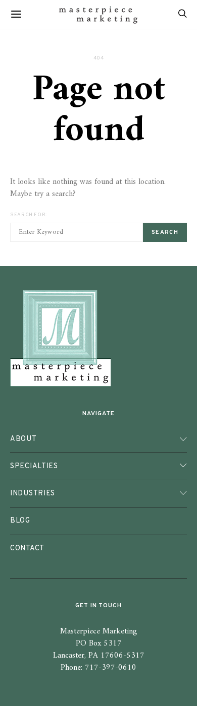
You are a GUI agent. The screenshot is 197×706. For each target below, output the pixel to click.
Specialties (34, 466)
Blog (20, 520)
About (23, 438)
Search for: (28, 215)
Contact (27, 548)
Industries (32, 493)
